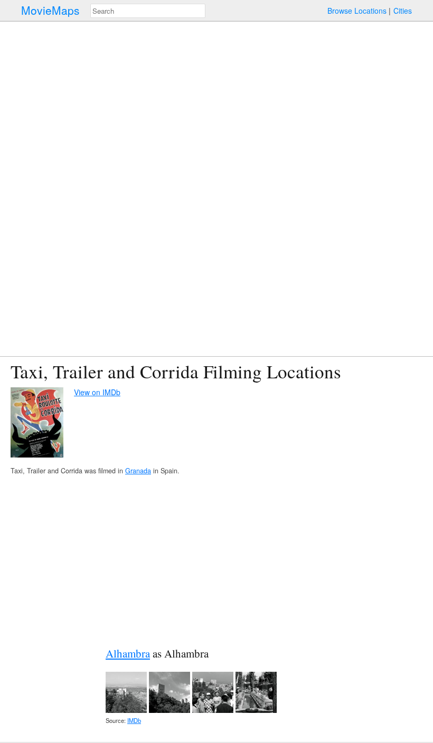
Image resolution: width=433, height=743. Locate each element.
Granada (138, 470)
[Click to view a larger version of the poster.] (37, 423)
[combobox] (147, 11)
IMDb (134, 720)
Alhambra (128, 653)
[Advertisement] (216, 561)
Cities (402, 10)
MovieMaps (50, 10)
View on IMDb (97, 392)
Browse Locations (357, 10)
